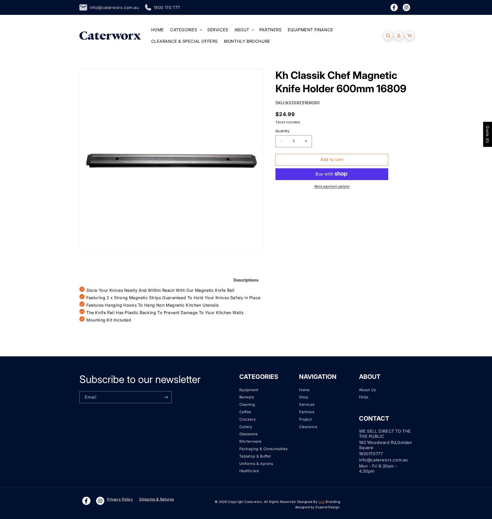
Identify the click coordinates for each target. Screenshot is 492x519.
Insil (321, 502)
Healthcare (249, 471)
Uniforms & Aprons (256, 463)
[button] (185, 30)
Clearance (308, 426)
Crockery (247, 419)
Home (304, 390)
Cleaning (247, 404)
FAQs (363, 397)
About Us (367, 390)
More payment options (332, 186)
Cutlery (245, 426)
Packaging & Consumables (263, 449)
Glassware (248, 434)
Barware (246, 397)
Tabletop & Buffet (255, 456)
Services (307, 404)
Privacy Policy (120, 499)
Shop (303, 397)
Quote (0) (487, 134)
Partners (306, 412)
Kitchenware (250, 441)
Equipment (249, 390)
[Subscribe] (165, 397)
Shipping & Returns (156, 499)
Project (305, 419)
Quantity (282, 131)
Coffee (245, 412)
